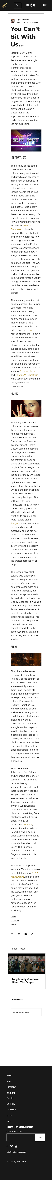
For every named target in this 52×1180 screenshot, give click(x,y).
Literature (11, 1087)
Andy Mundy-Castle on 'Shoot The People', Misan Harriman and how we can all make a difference (27, 981)
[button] (26, 408)
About (9, 1076)
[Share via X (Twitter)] (18, 933)
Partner (10, 1098)
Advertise (11, 1104)
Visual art (11, 1093)
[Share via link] (32, 933)
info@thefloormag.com (16, 1152)
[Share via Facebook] (12, 933)
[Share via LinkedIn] (25, 933)
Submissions (12, 1110)
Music (13, 917)
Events (9, 1116)
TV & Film (15, 921)
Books (13, 925)
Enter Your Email (14, 1131)
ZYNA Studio (22, 1162)
